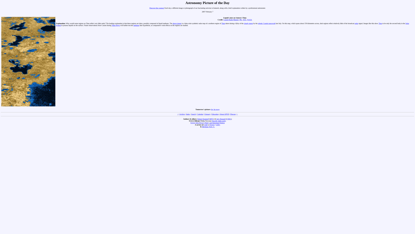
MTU (212, 119)
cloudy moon (248, 23)
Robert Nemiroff (203, 119)
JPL (240, 20)
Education (215, 114)
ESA (244, 20)
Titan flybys (116, 25)
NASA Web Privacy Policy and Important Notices (207, 123)
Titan (223, 23)
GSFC (218, 125)
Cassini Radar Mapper (231, 20)
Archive (182, 114)
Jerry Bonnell (221, 119)
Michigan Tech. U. (208, 127)
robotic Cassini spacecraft (266, 23)
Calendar (200, 114)
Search (193, 114)
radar (356, 23)
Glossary (207, 114)
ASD (206, 125)
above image (177, 23)
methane (136, 25)
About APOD (224, 114)
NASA (249, 20)
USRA (229, 119)
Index (188, 114)
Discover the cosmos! (156, 8)
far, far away (215, 109)
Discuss (233, 114)
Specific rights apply (219, 121)
